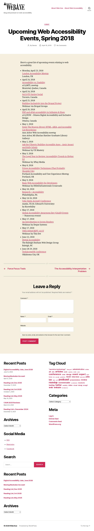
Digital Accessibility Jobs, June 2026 (18, 370)
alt (50, 372)
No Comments (61, 45)
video (70, 385)
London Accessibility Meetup (35, 73)
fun (54, 377)
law (50, 380)
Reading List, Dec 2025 (13, 383)
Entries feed (53, 419)
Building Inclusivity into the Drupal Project (41, 103)
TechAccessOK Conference (34, 252)
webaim (57, 387)
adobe (87, 369)
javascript (82, 377)
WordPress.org (55, 424)
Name (22, 316)
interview (75, 377)
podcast (64, 379)
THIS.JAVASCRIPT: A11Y (33, 231)
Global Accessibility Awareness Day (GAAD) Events (45, 213)
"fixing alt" (69, 369)
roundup (53, 382)
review (84, 380)
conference (55, 374)
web (51, 387)
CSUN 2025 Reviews (12, 403)
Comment (24, 298)
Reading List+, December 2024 (16, 409)
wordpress (65, 387)
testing (52, 385)
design (69, 374)
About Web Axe (57, 8)
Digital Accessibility (31, 240)
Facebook (10, 449)
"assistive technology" (57, 369)
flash (88, 374)
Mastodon (10, 444)
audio (65, 372)
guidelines (62, 377)
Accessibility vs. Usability (33, 82)
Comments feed (55, 421)
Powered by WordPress (28, 526)
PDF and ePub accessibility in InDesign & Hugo (43, 112)
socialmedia (74, 383)
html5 (68, 377)
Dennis (34, 45)
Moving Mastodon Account (14, 376)
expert (82, 374)
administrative (78, 369)
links (54, 380)
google (57, 377)
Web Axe (13, 526)
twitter (58, 385)
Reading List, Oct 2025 (13, 389)
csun (63, 374)
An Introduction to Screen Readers (38, 222)
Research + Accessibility (33, 192)
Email (50, 316)
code (74, 372)
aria (53, 372)
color (78, 372)
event (47, 24)
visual (75, 385)
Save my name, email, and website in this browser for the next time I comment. (46, 335)
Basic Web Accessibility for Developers (39, 183)
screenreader (64, 383)
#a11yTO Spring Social (32, 94)
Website (23, 325)
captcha (70, 372)
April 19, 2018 (46, 45)
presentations (75, 380)
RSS (8, 440)
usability (65, 385)
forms (50, 377)
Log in (51, 416)
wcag (80, 385)
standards (81, 383)
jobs (88, 377)
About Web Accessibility (74, 8)
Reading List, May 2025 (13, 396)
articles (59, 371)
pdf (57, 380)
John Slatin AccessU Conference (36, 201)
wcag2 (85, 385)
